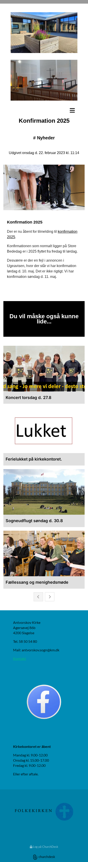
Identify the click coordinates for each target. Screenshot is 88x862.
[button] (44, 110)
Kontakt (19, 658)
